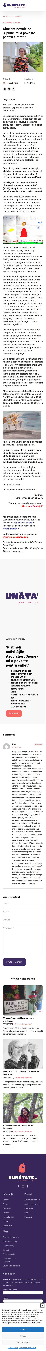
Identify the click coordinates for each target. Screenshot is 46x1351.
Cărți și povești (9, 1246)
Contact (6, 1221)
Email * (6, 911)
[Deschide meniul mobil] (42, 3)
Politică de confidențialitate (27, 1348)
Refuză (23, 1336)
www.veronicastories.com (16, 537)
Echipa (5, 1204)
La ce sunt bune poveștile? (9, 1260)
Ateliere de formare (32, 1200)
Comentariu (8, 928)
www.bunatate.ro (11, 528)
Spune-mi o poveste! (11, 22)
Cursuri (6, 1250)
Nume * (6, 903)
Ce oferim (7, 1208)
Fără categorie (9, 1254)
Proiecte (6, 1213)
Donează (14, 713)
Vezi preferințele (23, 1342)
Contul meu (7, 1226)
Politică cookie (13, 1348)
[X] (9, 89)
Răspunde (39, 744)
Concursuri (28, 1208)
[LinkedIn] (13, 89)
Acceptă (23, 1329)
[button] (42, 1305)
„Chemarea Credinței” (32, 506)
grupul (29, 522)
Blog (26, 1213)
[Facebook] (4, 89)
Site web (6, 920)
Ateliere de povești (32, 1204)
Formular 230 (8, 1217)
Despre (6, 1200)
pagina (17, 522)
